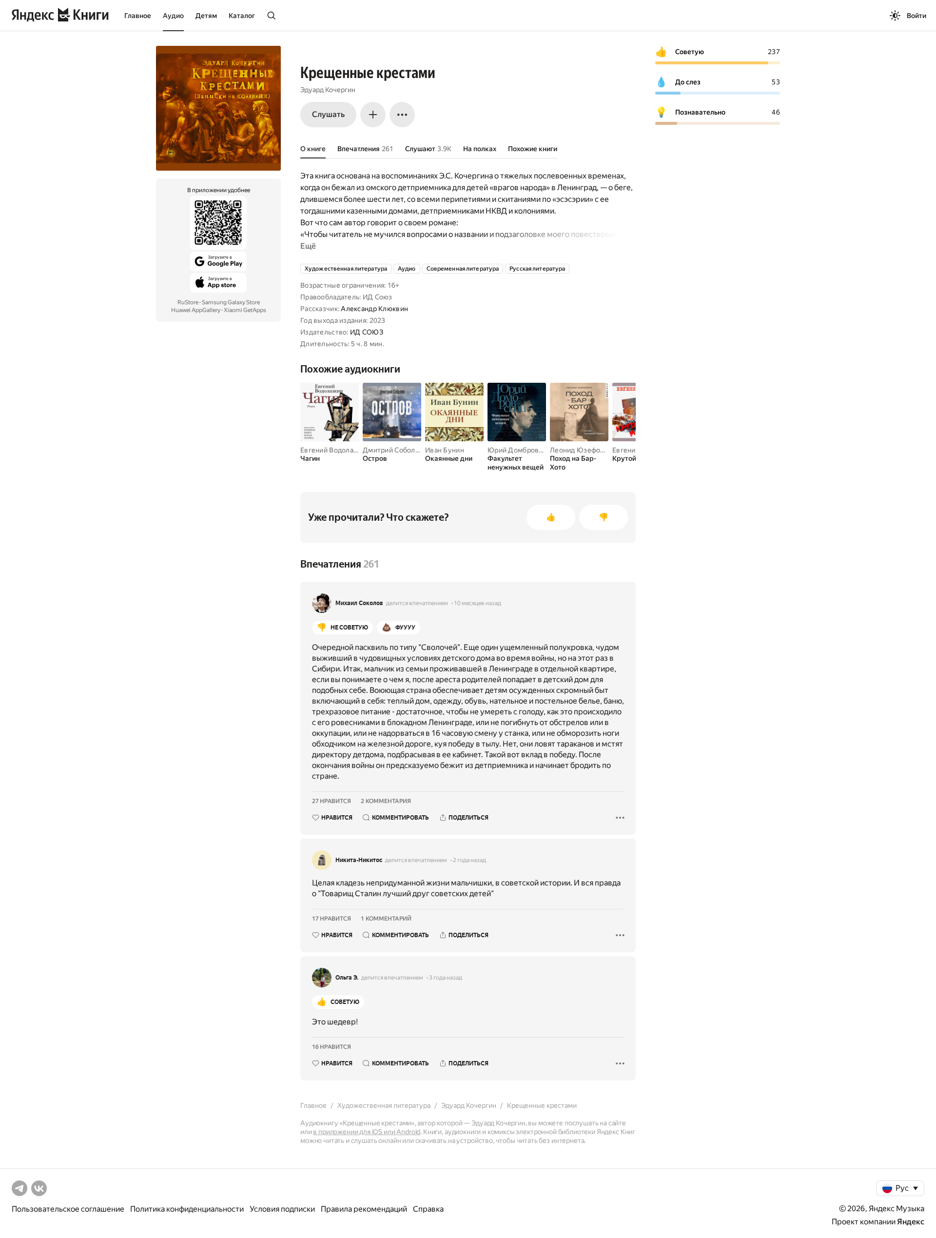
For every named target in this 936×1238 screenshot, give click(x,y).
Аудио (173, 16)
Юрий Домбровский (521, 450)
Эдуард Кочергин (327, 90)
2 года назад (469, 860)
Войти (916, 16)
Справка (428, 1209)
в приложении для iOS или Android (366, 1132)
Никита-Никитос (358, 860)
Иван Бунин (444, 450)
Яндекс (910, 1221)
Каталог (242, 16)
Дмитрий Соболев (393, 450)
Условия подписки (282, 1209)
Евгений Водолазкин (334, 450)
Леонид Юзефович (581, 450)
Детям (206, 16)
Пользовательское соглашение (68, 1209)
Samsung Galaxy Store (231, 302)
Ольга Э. (346, 977)
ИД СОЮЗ (366, 332)
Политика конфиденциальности (187, 1209)
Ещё (308, 246)
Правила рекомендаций (364, 1209)
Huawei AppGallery (195, 310)
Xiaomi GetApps (245, 310)
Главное (137, 16)
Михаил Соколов (359, 603)
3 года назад (445, 977)
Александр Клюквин (374, 309)
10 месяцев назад (477, 603)
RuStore (187, 302)
